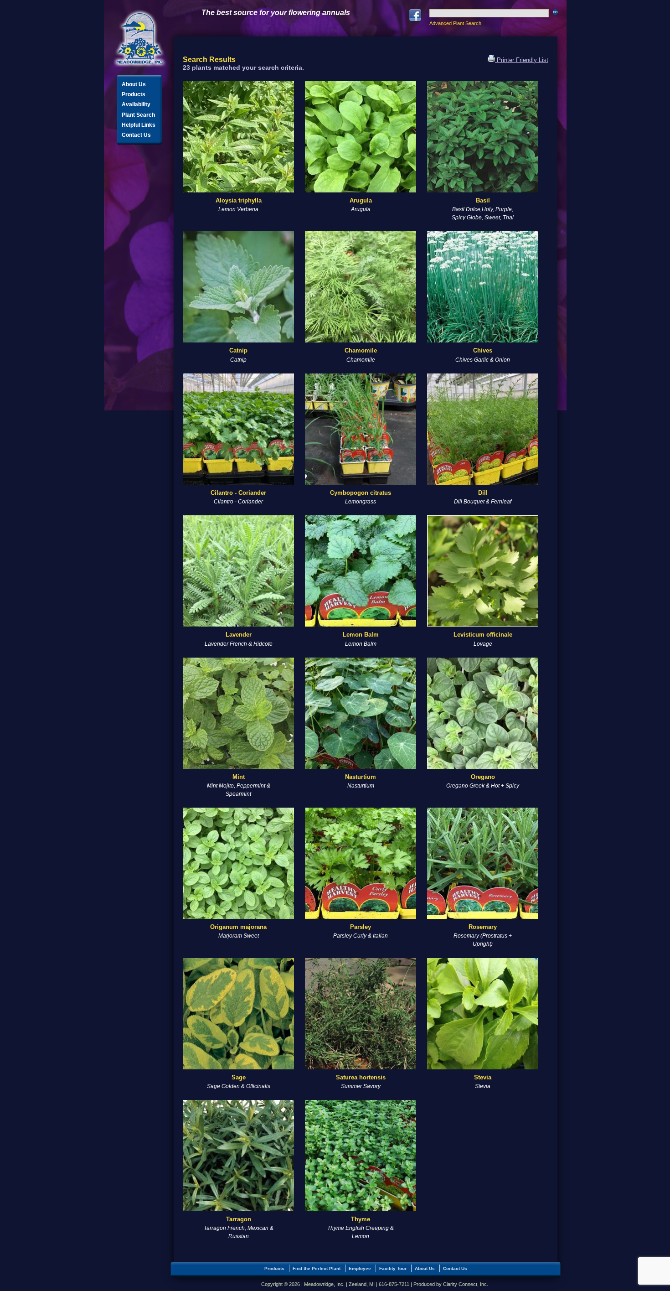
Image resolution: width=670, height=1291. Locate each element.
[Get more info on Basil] (482, 136)
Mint (238, 776)
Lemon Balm (361, 634)
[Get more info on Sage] (238, 1013)
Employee (360, 1268)
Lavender (239, 634)
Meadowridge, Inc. (140, 38)
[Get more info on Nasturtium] (360, 713)
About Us (134, 84)
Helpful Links (138, 125)
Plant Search (138, 115)
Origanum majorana (238, 926)
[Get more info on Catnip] (238, 286)
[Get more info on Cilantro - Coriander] (238, 429)
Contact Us (136, 135)
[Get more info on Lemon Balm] (360, 571)
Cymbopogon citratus (360, 492)
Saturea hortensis (361, 1077)
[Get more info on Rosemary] (482, 863)
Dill (483, 492)
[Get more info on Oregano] (482, 713)
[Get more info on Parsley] (360, 863)
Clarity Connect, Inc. (465, 1284)
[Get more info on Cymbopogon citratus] (360, 429)
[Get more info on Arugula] (360, 136)
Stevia (482, 1077)
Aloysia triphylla (239, 200)
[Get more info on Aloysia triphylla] (238, 136)
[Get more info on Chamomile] (360, 286)
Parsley (360, 926)
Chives (482, 350)
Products (133, 94)
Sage (239, 1077)
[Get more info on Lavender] (238, 571)
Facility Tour (393, 1268)
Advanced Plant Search (455, 23)
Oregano (483, 776)
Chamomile (361, 350)
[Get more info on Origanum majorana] (238, 863)
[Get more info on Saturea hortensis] (360, 1013)
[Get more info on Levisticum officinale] (482, 571)
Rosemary (483, 926)
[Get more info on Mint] (238, 713)
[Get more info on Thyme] (360, 1155)
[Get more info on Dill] (482, 429)
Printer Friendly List (521, 60)
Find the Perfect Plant (316, 1268)
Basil (483, 200)
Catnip (238, 350)
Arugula (361, 200)
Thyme (360, 1219)
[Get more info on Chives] (482, 286)
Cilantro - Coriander (238, 492)
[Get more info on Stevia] (482, 1013)
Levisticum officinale (483, 634)
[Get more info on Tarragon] (238, 1155)
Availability (136, 104)
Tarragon (238, 1219)
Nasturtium (360, 776)
